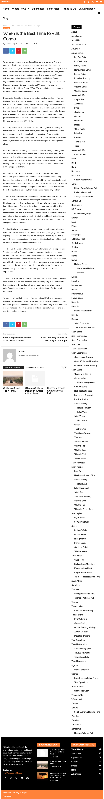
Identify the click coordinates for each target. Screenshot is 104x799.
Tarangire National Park (84, 598)
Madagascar (77, 285)
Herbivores (79, 120)
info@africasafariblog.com (13, 773)
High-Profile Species (83, 391)
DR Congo (76, 209)
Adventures (76, 774)
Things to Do (69, 8)
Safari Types (79, 416)
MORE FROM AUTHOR (35, 368)
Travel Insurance (79, 661)
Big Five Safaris (80, 57)
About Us (76, 40)
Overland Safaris (81, 82)
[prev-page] (62, 367)
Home (6, 8)
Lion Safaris (82, 420)
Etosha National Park (83, 311)
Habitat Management (86, 382)
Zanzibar (75, 716)
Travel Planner (77, 749)
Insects (77, 125)
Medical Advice (81, 399)
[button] (99, 13)
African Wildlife (78, 95)
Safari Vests (82, 412)
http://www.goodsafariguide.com (29, 355)
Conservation (80, 378)
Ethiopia (75, 218)
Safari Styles (77, 513)
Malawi (74, 289)
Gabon (74, 230)
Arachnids (78, 104)
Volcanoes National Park (84, 327)
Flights (74, 226)
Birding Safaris (80, 530)
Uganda (75, 665)
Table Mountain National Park (87, 577)
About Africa (77, 36)
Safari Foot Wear (81, 691)
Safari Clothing (80, 403)
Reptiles (77, 137)
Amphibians (79, 99)
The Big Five (79, 142)
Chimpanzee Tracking (83, 357)
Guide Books (77, 243)
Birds (76, 108)
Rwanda (75, 319)
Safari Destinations (79, 349)
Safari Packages (78, 463)
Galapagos (76, 235)
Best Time (78, 471)
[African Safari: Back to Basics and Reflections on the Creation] (42, 776)
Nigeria (75, 315)
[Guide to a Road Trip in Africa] (13, 378)
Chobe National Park (83, 180)
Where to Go (19, 8)
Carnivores (79, 112)
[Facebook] (84, 2)
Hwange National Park (83, 733)
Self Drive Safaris (81, 522)
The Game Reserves (83, 433)
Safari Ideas (53, 8)
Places (74, 766)
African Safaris (78, 53)
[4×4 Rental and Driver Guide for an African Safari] (42, 753)
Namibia (75, 302)
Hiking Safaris (80, 539)
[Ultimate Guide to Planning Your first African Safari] (35, 378)
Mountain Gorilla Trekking (85, 365)
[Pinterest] (18, 51)
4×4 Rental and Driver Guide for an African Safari (57, 752)
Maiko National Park (82, 192)
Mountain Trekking (82, 78)
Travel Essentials (81, 657)
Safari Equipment (81, 488)
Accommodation (79, 44)
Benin (74, 159)
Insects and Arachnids (83, 395)
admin (8, 44)
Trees (76, 146)
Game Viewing (80, 387)
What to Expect (81, 442)
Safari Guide (77, 370)
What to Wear (78, 686)
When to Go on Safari (83, 509)
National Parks (80, 264)
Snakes (77, 425)
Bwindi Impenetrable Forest (86, 678)
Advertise (76, 49)
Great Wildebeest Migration (86, 361)
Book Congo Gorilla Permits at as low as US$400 (17, 339)
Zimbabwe (76, 725)
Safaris (74, 526)
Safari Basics (77, 332)
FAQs (74, 222)
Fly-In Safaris (79, 518)
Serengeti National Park (84, 594)
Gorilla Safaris (80, 534)
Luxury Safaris (80, 74)
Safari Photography (82, 648)
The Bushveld (80, 429)
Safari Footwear (84, 408)
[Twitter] (92, 2)
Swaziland (76, 585)
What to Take (80, 450)
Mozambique (77, 294)
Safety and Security (82, 496)
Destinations (77, 205)
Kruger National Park (83, 568)
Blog (5, 18)
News (73, 770)
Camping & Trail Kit (82, 374)
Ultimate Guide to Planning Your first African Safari (34, 391)
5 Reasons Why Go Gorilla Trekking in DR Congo (54, 339)
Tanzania (75, 589)
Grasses (77, 116)
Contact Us (76, 201)
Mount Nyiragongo (82, 213)
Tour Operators (78, 640)
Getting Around (78, 239)
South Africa (77, 556)
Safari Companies (82, 323)
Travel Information (79, 644)
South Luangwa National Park (87, 712)
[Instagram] (88, 2)
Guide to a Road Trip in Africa (11, 389)
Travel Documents (82, 653)
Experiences (38, 8)
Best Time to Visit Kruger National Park (56, 391)
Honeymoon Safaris (83, 70)
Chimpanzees (80, 154)
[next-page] (65, 367)
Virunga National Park (83, 197)
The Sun (78, 437)
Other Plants (79, 129)
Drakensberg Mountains (84, 564)
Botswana (76, 171)
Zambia (75, 703)
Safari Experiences (79, 353)
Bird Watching (80, 61)
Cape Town (79, 560)
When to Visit (80, 454)
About (74, 32)
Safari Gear (79, 492)
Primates (78, 133)
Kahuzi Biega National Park (85, 188)
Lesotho (75, 277)
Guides (11, 26)
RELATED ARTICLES (13, 368)
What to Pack (80, 446)
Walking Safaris (80, 87)
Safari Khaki (82, 484)
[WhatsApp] (24, 51)
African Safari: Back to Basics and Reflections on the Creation (58, 775)
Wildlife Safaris (80, 91)
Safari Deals (77, 344)
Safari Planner (86, 8)
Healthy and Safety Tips (84, 475)
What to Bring (80, 501)
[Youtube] (101, 2)
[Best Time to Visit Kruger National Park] (57, 378)
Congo (75, 184)
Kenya (74, 260)
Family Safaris (80, 66)
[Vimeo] (97, 2)
